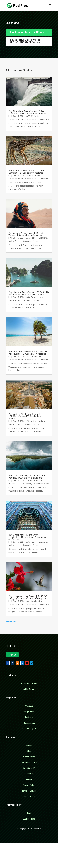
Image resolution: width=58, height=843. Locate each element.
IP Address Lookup (29, 762)
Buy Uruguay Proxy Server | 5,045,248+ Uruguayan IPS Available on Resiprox (28, 597)
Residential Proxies (40, 119)
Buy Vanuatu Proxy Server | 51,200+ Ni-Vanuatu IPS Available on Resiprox (28, 476)
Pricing (29, 779)
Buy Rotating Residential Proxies (27, 32)
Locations (12, 119)
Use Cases (29, 717)
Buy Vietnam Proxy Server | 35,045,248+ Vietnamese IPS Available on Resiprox (28, 293)
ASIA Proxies (31, 237)
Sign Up (12, 654)
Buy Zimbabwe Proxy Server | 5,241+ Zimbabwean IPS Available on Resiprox (28, 112)
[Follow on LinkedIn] (22, 663)
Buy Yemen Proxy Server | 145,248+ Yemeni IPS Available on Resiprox (26, 234)
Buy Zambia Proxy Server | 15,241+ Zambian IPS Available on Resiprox (26, 171)
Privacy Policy (29, 785)
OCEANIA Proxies (23, 483)
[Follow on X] (12, 663)
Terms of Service (29, 791)
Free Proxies (29, 774)
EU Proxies (31, 421)
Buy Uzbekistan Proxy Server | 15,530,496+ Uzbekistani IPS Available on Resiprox (27, 537)
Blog (29, 751)
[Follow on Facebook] (8, 663)
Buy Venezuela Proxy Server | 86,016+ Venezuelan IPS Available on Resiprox (27, 352)
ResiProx (37, 829)
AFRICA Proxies (33, 116)
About (29, 745)
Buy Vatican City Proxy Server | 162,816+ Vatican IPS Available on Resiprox (25, 416)
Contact (29, 706)
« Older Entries (12, 621)
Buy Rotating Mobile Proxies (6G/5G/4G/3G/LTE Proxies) (25, 41)
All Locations (29, 819)
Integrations (29, 712)
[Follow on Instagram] (17, 663)
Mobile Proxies (24, 119)
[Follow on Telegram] (31, 663)
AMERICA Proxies (34, 356)
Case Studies (29, 757)
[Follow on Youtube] (27, 663)
